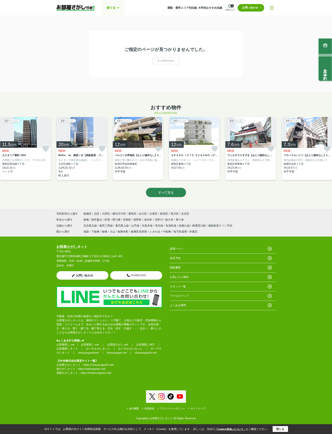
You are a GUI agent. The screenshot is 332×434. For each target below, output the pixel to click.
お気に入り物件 (179, 276)
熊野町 (138, 219)
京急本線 (147, 225)
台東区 (153, 213)
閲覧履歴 (175, 267)
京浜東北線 (90, 225)
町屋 (108, 219)
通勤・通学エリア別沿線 (182, 7)
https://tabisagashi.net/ (91, 368)
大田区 (106, 213)
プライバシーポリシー (172, 408)
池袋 (86, 231)
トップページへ (166, 60)
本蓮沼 (193, 231)
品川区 (143, 213)
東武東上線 (122, 225)
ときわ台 (154, 231)
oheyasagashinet (88, 352)
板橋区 (87, 213)
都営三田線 (106, 225)
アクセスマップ (179, 295)
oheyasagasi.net (117, 352)
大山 (112, 231)
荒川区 (175, 213)
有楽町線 (171, 225)
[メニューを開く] (272, 8)
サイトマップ (198, 408)
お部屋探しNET (145, 344)
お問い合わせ (250, 7)
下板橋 (95, 231)
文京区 (185, 213)
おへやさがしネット (98, 348)
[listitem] (82, 148)
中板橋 (167, 231)
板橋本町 (123, 231)
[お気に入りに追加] (46, 149)
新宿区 (164, 213)
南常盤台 (97, 219)
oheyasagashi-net (146, 352)
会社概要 (134, 408)
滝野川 (159, 219)
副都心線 (184, 225)
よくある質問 (178, 305)
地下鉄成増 (180, 231)
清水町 (148, 219)
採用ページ (176, 248)
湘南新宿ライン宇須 (220, 225)
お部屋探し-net (90, 344)
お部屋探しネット (67, 348)
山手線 (135, 225)
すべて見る (166, 192)
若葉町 (127, 219)
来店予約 (175, 258)
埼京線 (159, 225)
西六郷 (116, 219)
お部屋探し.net (65, 344)
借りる (111, 7)
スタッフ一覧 (178, 286)
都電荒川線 (199, 225)
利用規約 (149, 408)
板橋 (86, 219)
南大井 (169, 219)
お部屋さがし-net (117, 344)
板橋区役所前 (139, 231)
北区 (96, 213)
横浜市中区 (119, 213)
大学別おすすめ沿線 (210, 7)
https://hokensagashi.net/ (96, 372)
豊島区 (132, 213)
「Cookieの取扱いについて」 (230, 429)
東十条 (180, 219)
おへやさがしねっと (130, 348)
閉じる (280, 429)
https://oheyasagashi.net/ (98, 364)
